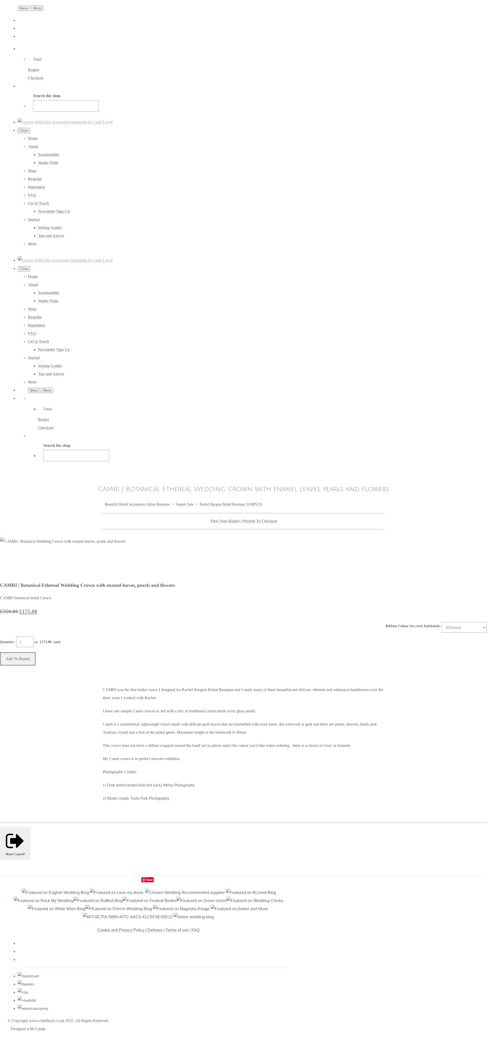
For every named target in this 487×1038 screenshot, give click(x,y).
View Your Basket (224, 521)
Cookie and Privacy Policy (121, 930)
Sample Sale (185, 504)
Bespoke (35, 179)
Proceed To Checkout (259, 521)
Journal (34, 219)
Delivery (156, 930)
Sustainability (49, 154)
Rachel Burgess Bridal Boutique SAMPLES (231, 504)
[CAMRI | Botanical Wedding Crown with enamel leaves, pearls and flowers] (8, 557)
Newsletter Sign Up (54, 211)
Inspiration (36, 187)
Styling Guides (50, 227)
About (33, 146)
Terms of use (177, 930)
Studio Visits (48, 163)
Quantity (7, 642)
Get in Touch (38, 203)
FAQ (32, 195)
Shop (32, 171)
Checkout (35, 78)
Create (40, 1029)
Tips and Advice (51, 236)
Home (33, 138)
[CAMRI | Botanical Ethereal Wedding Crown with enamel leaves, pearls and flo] (87, 557)
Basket (33, 70)
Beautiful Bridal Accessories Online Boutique (137, 504)
